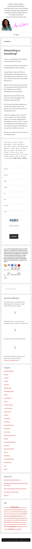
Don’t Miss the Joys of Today (11, 492)
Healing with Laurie (9, 391)
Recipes (6, 438)
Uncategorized (7, 462)
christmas (10, 511)
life (12, 520)
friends (17, 513)
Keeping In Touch (8, 405)
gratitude (24, 514)
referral (6, 526)
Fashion (6, 381)
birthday (5, 507)
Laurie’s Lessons (21, 518)
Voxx (5, 465)
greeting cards (15, 516)
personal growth (22, 524)
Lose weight (7, 418)
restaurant (20, 526)
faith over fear (12, 513)
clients (16, 511)
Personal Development (10, 435)
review (24, 526)
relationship (13, 526)
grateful (20, 513)
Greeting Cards (7, 388)
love (13, 520)
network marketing (15, 522)
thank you (15, 529)
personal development (12, 524)
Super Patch (7, 455)
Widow (5, 469)
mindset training (23, 520)
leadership (26, 518)
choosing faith (7, 509)
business (15, 507)
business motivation (23, 507)
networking (7, 522)
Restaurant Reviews (9, 449)
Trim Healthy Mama (9, 459)
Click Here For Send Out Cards (11, 360)
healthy (24, 516)
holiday (5, 518)
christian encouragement (16, 509)
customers (25, 511)
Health (5, 394)
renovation (7, 445)
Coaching (6, 377)
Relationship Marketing (10, 442)
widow (19, 529)
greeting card (7, 516)
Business (6, 374)
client (13, 511)
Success (6, 452)
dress (8, 513)
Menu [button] (17, 35)
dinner (5, 513)
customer (20, 511)
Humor (5, 401)
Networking (7, 428)
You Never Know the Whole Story (12, 480)
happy (21, 516)
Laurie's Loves (7, 411)
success (10, 529)
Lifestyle (6, 415)
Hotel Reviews (7, 398)
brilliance (8, 507)
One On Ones (7, 432)
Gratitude (6, 384)
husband (8, 518)
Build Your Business (9, 371)
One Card (6, 495)
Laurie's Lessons (8, 408)
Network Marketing (9, 425)
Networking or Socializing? (12, 52)
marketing (17, 520)
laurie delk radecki (14, 518)
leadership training (7, 520)
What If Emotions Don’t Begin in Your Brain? (15, 488)
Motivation (7, 421)
